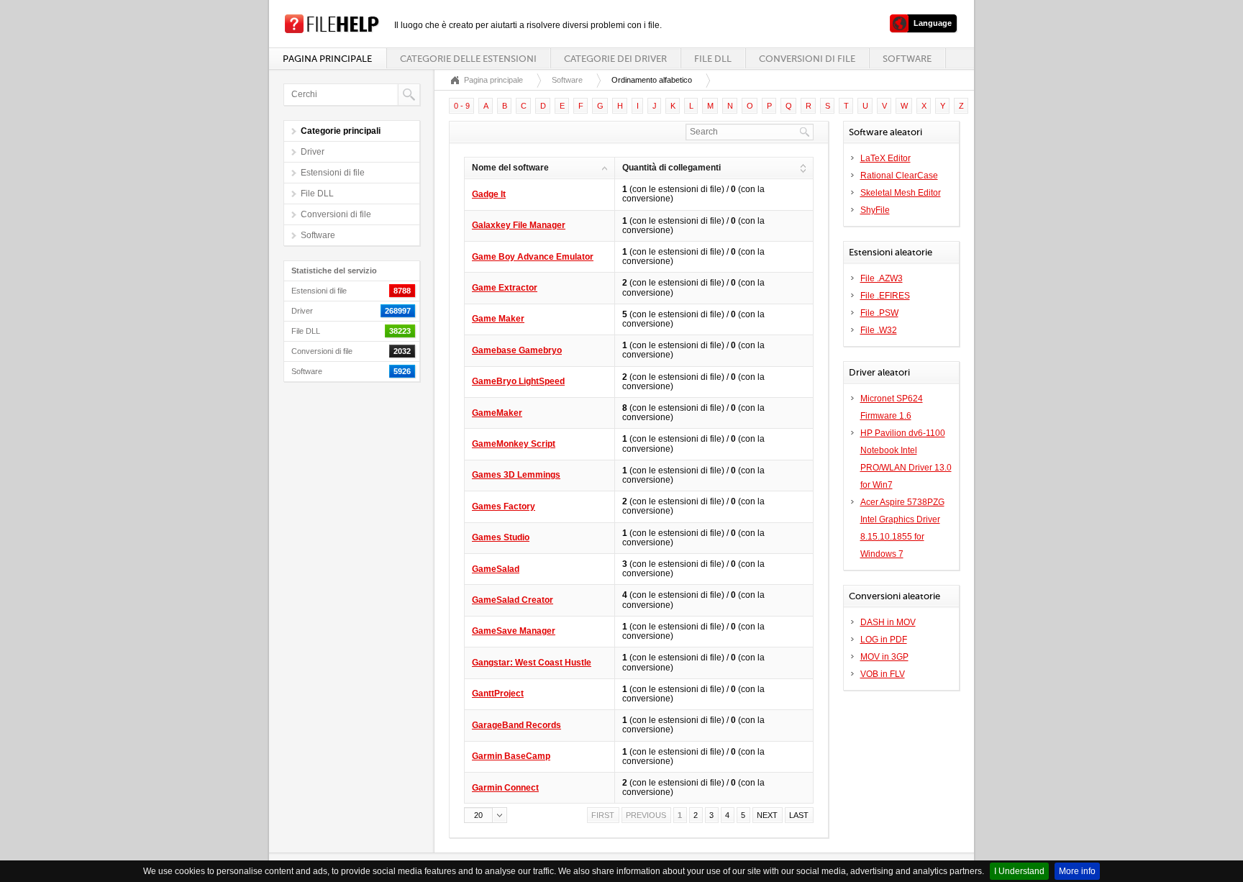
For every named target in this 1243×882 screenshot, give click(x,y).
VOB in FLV (882, 674)
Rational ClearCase (899, 176)
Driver (312, 152)
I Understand (1019, 871)
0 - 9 (462, 105)
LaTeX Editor (885, 158)
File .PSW (879, 313)
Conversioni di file (807, 58)
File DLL (713, 58)
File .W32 (878, 330)
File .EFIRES (885, 296)
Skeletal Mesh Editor (900, 193)
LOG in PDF (883, 640)
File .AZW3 (881, 278)
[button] (485, 815)
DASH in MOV (888, 622)
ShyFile (875, 210)
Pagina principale (327, 58)
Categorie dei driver (615, 58)
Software (907, 58)
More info (1077, 871)
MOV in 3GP (884, 657)
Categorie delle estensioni (468, 58)
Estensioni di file (333, 173)
